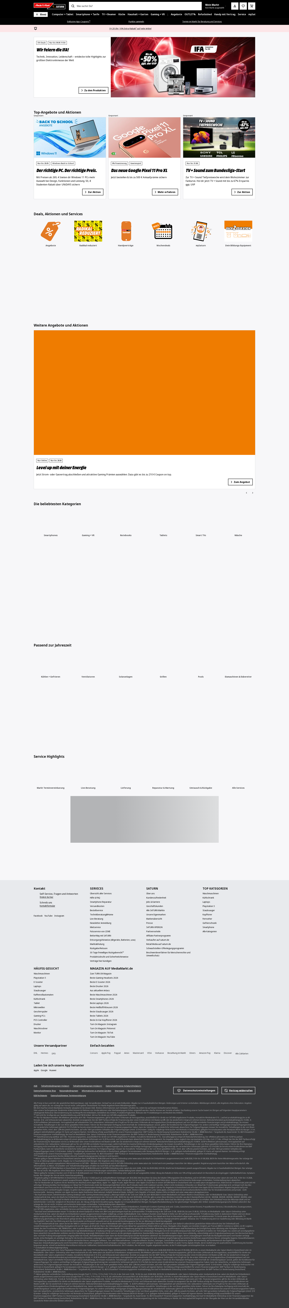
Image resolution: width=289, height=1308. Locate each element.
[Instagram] (49, 888)
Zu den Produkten (95, 90)
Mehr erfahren (166, 198)
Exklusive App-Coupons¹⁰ (78, 21)
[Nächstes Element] (252, 102)
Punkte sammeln (136, 21)
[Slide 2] (42, 101)
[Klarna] (214, 1025)
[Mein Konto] (234, 6)
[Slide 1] (36, 101)
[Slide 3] (47, 210)
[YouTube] (43, 888)
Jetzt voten (167, 429)
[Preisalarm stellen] (243, 6)
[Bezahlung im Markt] (187, 1025)
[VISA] (161, 1025)
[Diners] (201, 1025)
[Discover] (227, 1026)
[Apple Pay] (108, 1025)
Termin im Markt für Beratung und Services (202, 21)
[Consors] (95, 1025)
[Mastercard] (148, 1025)
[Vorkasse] (174, 1025)
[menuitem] (63, 14)
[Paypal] (121, 1025)
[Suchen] (72, 6)
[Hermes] (52, 1025)
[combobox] (138, 6)
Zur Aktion (94, 198)
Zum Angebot (91, 429)
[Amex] (134, 1025)
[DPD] (65, 1026)
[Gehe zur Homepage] (49, 6)
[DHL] (38, 1025)
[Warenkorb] (251, 6)
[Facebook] (37, 888)
